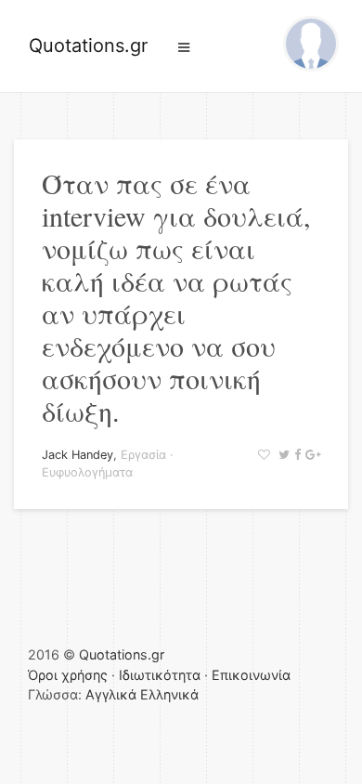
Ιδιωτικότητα (159, 675)
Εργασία (143, 455)
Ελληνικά (169, 694)
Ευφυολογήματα (87, 472)
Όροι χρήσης (68, 675)
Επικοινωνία (251, 675)
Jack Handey (77, 455)
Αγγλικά (110, 694)
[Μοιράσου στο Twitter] (282, 455)
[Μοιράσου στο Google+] (310, 455)
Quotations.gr (88, 45)
